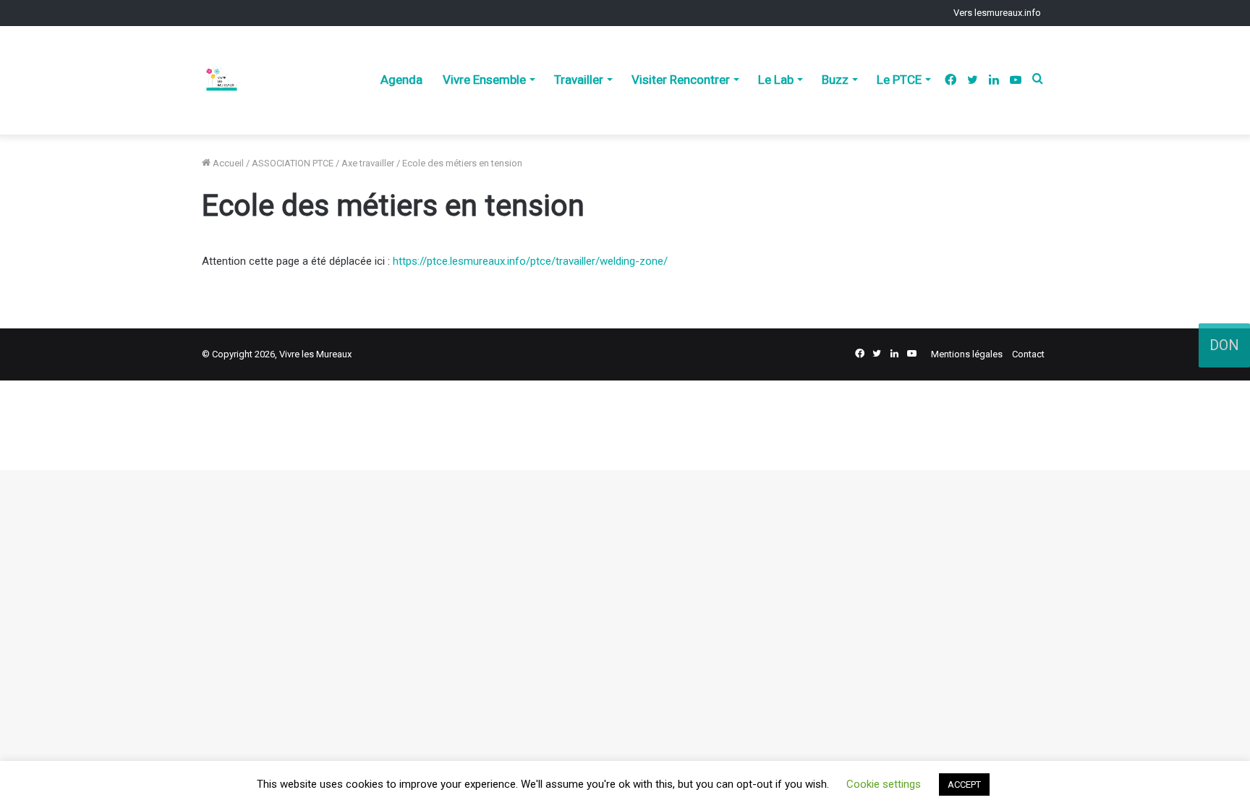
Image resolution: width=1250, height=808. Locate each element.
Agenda (401, 79)
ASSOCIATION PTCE (292, 163)
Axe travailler (367, 163)
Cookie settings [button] (883, 784)
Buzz (835, 79)
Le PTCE (899, 79)
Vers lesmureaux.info (997, 12)
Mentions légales (967, 354)
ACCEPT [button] (964, 784)
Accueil (227, 163)
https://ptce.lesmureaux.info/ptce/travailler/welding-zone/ (530, 261)
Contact (1028, 354)
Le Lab (776, 79)
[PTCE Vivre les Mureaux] (221, 80)
